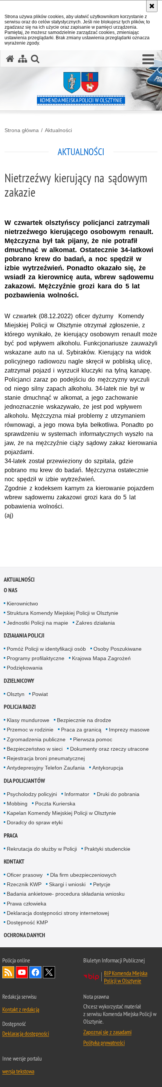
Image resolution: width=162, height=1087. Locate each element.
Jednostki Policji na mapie (37, 623)
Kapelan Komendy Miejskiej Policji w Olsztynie (61, 813)
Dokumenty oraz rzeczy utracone (109, 749)
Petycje (101, 884)
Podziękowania (25, 668)
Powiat (40, 694)
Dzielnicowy (19, 681)
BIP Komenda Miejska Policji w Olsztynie (125, 976)
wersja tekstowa (18, 1071)
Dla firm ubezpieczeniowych (83, 875)
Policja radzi (20, 707)
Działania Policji (24, 635)
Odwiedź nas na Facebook (35, 972)
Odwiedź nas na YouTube (22, 972)
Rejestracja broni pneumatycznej (46, 758)
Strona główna (22, 130)
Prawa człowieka (26, 904)
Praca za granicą (81, 730)
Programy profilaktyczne (35, 658)
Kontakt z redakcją (20, 1009)
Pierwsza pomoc (92, 739)
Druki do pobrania (118, 794)
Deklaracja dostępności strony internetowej (58, 913)
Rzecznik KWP (24, 884)
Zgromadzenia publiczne (36, 739)
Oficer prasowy (25, 875)
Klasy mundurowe (28, 720)
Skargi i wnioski (67, 884)
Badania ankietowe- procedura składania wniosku (66, 894)
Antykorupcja (107, 768)
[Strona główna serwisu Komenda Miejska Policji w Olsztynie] (10, 58)
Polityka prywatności (104, 1042)
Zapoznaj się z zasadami (107, 1032)
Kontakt (14, 861)
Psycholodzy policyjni (32, 794)
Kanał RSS (8, 972)
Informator (76, 794)
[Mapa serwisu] (22, 58)
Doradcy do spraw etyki (35, 822)
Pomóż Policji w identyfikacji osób (46, 649)
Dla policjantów (24, 781)
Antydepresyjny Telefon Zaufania (46, 768)
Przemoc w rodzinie (30, 730)
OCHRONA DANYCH (24, 935)
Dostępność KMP (27, 922)
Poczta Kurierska (55, 804)
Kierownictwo (22, 603)
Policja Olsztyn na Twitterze (49, 972)
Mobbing (17, 804)
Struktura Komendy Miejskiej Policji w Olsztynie (62, 613)
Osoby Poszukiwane (117, 649)
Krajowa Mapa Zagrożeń (101, 658)
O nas (10, 590)
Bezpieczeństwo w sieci (35, 749)
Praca (11, 835)
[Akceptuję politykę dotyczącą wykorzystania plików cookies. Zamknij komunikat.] (151, 6)
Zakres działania (95, 623)
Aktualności (58, 130)
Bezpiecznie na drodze (84, 720)
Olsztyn (15, 694)
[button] (148, 60)
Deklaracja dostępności (25, 1033)
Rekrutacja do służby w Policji (42, 849)
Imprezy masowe (129, 730)
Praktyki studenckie (107, 849)
